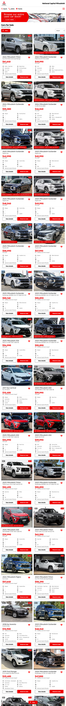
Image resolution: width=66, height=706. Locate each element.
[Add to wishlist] (29, 57)
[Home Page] (4, 3)
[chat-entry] (60, 699)
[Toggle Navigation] (64, 9)
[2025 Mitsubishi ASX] (16, 328)
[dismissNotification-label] (63, 689)
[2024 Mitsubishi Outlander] (49, 44)
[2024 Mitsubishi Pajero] (16, 564)
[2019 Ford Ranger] (16, 659)
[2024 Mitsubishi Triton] (16, 44)
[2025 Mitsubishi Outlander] (16, 139)
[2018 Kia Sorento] (16, 611)
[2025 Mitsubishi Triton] (16, 469)
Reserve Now (24, 77)
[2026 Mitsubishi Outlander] (49, 659)
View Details (9, 77)
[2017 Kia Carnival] (16, 375)
